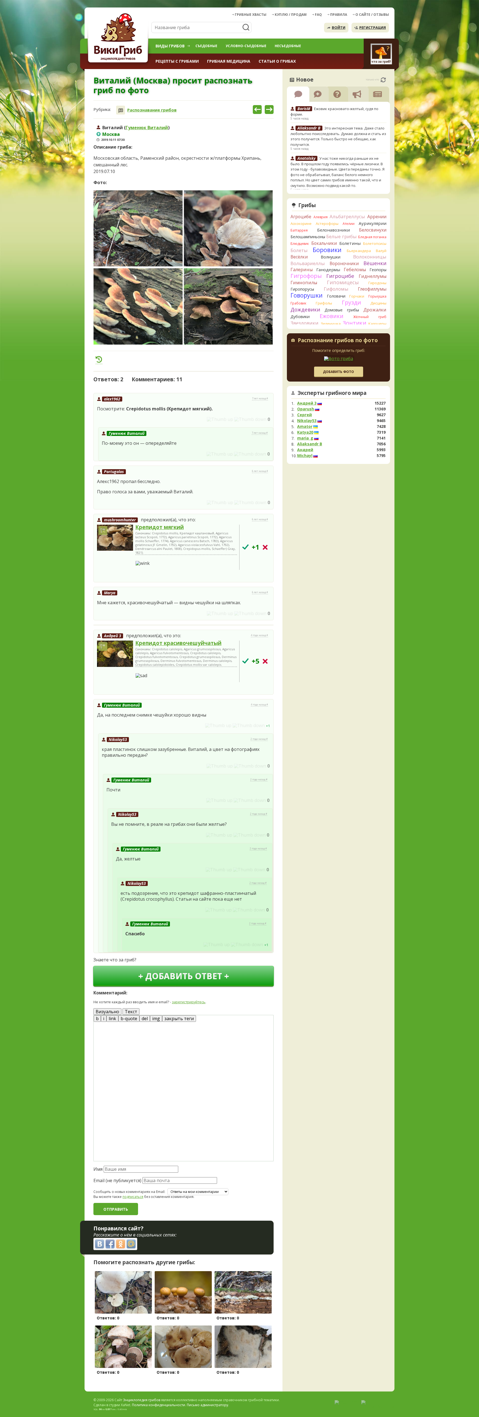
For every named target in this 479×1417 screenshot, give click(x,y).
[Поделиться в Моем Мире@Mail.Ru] (131, 1244)
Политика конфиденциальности (158, 1405)
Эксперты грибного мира (332, 393)
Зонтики (354, 323)
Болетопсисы (374, 243)
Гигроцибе (340, 275)
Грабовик (298, 303)
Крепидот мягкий (159, 527)
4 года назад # (259, 635)
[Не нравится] (250, 419)
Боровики (327, 250)
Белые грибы (341, 236)
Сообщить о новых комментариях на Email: (129, 1191)
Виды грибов (170, 46)
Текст (131, 1012)
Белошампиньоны (308, 236)
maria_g (305, 438)
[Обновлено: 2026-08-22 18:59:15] (383, 80)
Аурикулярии (372, 223)
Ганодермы (328, 269)
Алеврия (321, 217)
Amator (304, 426)
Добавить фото (338, 371)
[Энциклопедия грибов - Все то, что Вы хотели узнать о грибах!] (119, 38)
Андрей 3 (112, 635)
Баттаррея (299, 230)
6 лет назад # (260, 471)
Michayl (304, 456)
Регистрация (372, 27)
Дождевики (305, 309)
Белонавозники (333, 230)
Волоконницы (369, 256)
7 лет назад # (260, 398)
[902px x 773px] (138, 228)
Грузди (351, 302)
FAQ (318, 14)
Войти (338, 27)
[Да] (245, 547)
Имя (98, 1169)
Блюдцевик (300, 243)
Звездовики (305, 323)
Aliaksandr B (309, 444)
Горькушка (377, 296)
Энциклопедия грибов (141, 1400)
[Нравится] (220, 419)
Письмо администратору (207, 1405)
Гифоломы (336, 289)
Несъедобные (288, 46)
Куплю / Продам (291, 14)
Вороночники (344, 263)
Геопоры (378, 269)
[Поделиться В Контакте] (99, 1244)
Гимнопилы (304, 283)
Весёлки (299, 257)
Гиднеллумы (372, 276)
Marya (109, 592)
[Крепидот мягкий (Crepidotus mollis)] (115, 538)
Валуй (381, 250)
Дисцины (378, 303)
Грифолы (324, 303)
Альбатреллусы (347, 216)
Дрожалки (374, 310)
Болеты (299, 250)
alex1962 (112, 399)
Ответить (109, 419)
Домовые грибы (342, 310)
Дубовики (300, 316)
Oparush (305, 409)
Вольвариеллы (308, 263)
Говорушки (307, 295)
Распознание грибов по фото (338, 341)
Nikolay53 (118, 739)
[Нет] (265, 547)
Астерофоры (327, 223)
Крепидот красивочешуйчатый (178, 642)
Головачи (336, 296)
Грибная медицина (228, 61)
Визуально (107, 1012)
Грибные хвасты (250, 14)
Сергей (304, 415)
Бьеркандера (359, 250)
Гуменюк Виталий (147, 128)
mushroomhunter (120, 519)
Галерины (302, 269)
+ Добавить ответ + (183, 976)
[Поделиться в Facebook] (110, 1244)
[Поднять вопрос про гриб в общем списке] (99, 359)
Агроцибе (301, 217)
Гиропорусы (302, 289)
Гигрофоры (306, 276)
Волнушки (330, 257)
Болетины (350, 243)
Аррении (376, 217)
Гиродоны (377, 282)
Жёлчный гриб (369, 316)
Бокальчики (324, 243)
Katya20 (305, 432)
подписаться (133, 1196)
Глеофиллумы (372, 289)
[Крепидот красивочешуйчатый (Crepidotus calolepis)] (115, 654)
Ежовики (331, 316)
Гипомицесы (343, 282)
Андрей (305, 450)
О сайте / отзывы (372, 14)
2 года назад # (259, 739)
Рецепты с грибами (177, 61)
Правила (338, 14)
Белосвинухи (372, 230)
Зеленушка (331, 323)
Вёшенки (374, 263)
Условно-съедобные (246, 46)
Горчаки (356, 296)
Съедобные (206, 46)
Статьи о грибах (277, 61)
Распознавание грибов (152, 110)
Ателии (349, 223)
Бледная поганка (372, 237)
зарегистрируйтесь (188, 1001)
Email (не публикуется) (117, 1180)
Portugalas (114, 471)
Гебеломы (355, 269)
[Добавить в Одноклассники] (120, 1244)
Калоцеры (377, 323)
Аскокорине (301, 223)
